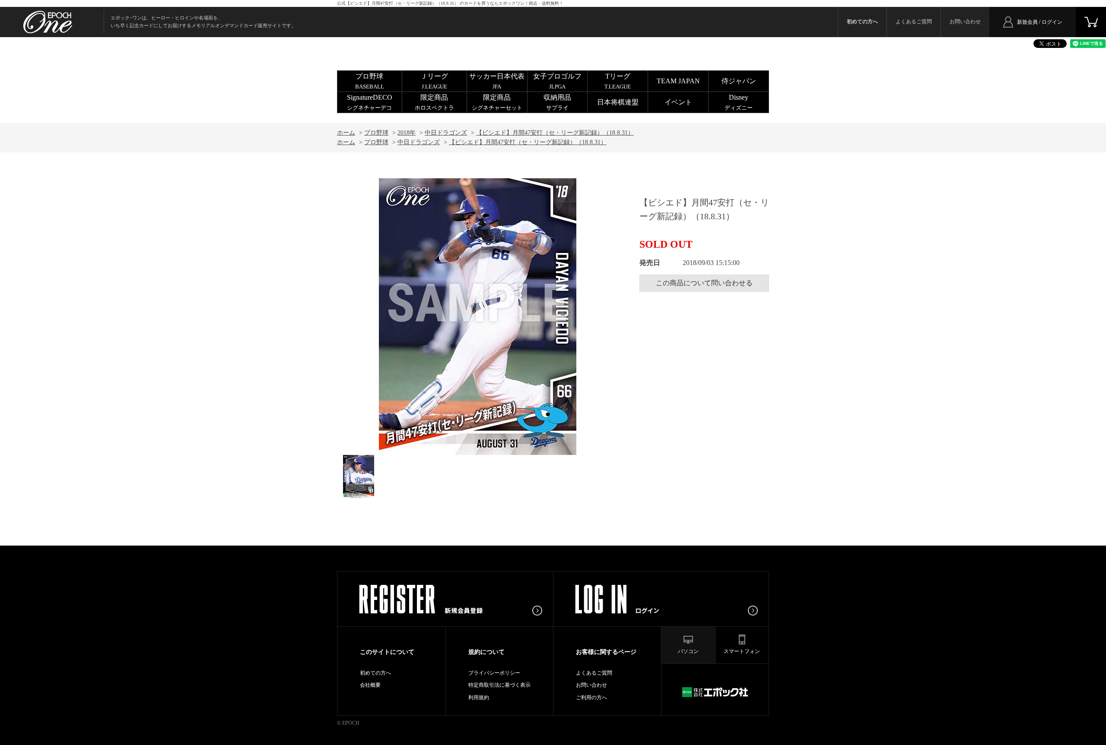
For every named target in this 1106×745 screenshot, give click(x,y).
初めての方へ (375, 673)
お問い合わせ (965, 22)
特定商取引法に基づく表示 (499, 685)
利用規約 (478, 697)
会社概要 (370, 685)
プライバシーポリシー (494, 673)
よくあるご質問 (914, 22)
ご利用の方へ (591, 697)
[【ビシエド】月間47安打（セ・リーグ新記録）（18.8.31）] (358, 476)
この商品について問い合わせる (704, 283)
